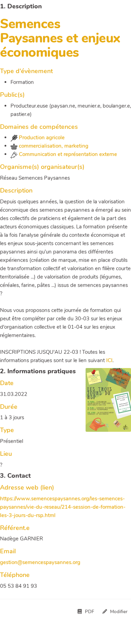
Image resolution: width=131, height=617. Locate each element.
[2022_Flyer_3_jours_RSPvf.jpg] (105, 403)
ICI (109, 360)
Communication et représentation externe (67, 154)
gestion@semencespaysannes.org (40, 562)
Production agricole (41, 137)
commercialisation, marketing (52, 145)
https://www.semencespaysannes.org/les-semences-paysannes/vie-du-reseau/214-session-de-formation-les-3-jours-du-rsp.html (62, 507)
